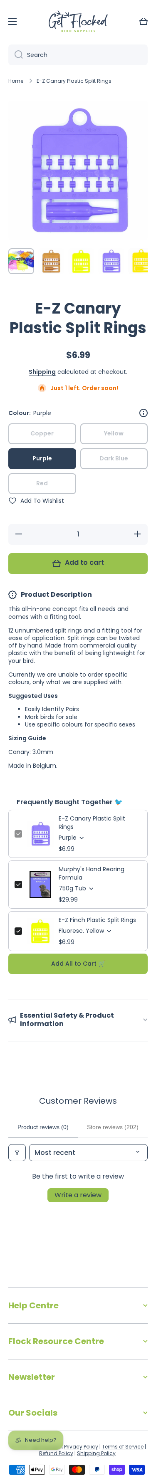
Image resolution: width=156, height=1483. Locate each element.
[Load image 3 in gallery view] (81, 261)
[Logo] (78, 21)
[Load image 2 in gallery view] (51, 261)
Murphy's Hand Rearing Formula (91, 873)
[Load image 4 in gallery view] (111, 261)
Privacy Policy (81, 1446)
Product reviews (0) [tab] (43, 1127)
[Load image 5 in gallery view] (141, 261)
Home (15, 81)
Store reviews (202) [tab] (113, 1127)
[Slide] (143, 413)
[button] (143, 21)
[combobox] (78, 54)
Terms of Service (123, 1446)
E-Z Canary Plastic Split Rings (92, 822)
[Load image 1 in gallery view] (21, 261)
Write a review (78, 1195)
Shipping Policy (96, 1453)
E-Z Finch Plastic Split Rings (97, 920)
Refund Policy (56, 1453)
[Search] (15, 54)
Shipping (42, 372)
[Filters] (17, 1152)
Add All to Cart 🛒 (78, 963)
